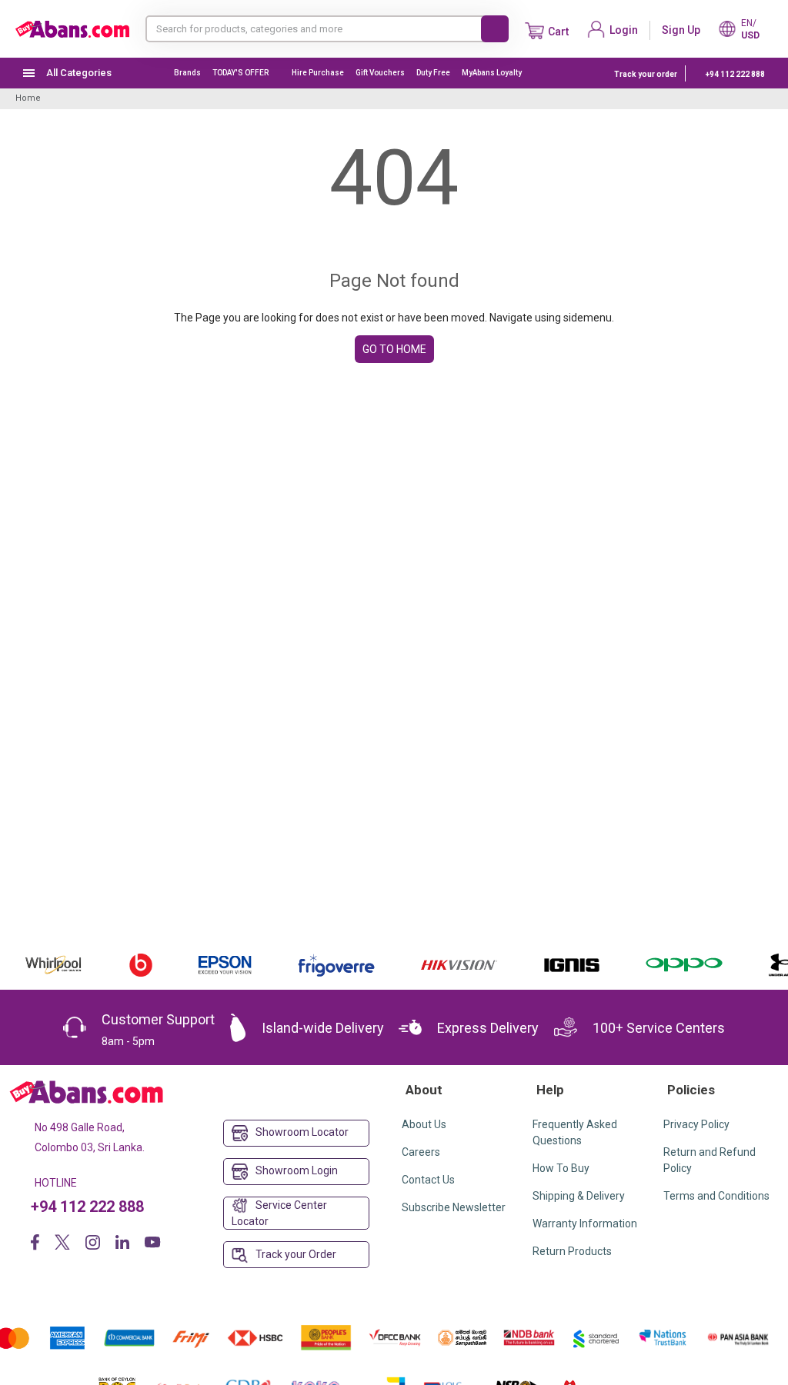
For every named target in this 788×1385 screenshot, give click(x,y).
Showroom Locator (302, 1132)
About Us (424, 1124)
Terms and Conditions (716, 1196)
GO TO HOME (394, 349)
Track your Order (295, 1254)
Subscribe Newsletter (454, 1207)
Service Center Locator (279, 1213)
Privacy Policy (696, 1124)
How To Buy (561, 1168)
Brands (187, 72)
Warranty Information (585, 1223)
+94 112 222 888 (735, 74)
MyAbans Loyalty (492, 72)
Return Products (572, 1251)
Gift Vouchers (380, 72)
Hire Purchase (318, 72)
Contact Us (428, 1180)
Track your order (645, 74)
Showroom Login (296, 1170)
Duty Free (433, 72)
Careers (421, 1152)
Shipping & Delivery (579, 1196)
